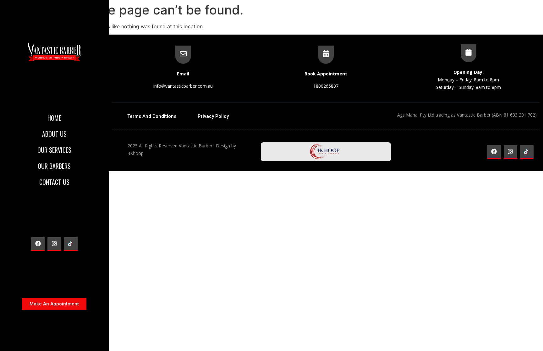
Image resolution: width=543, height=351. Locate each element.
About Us (54, 134)
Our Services (54, 150)
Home (54, 118)
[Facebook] (38, 244)
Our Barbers (54, 166)
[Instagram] (54, 244)
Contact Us (54, 182)
